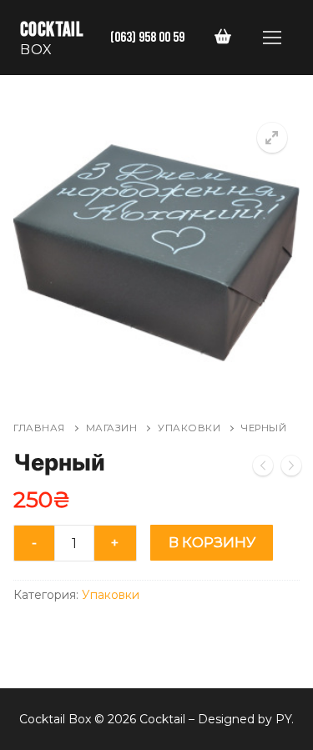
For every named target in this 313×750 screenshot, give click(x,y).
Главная (39, 428)
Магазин (112, 428)
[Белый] (263, 469)
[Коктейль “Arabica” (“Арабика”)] (291, 469)
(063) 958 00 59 (147, 37)
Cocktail (51, 30)
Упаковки (189, 428)
